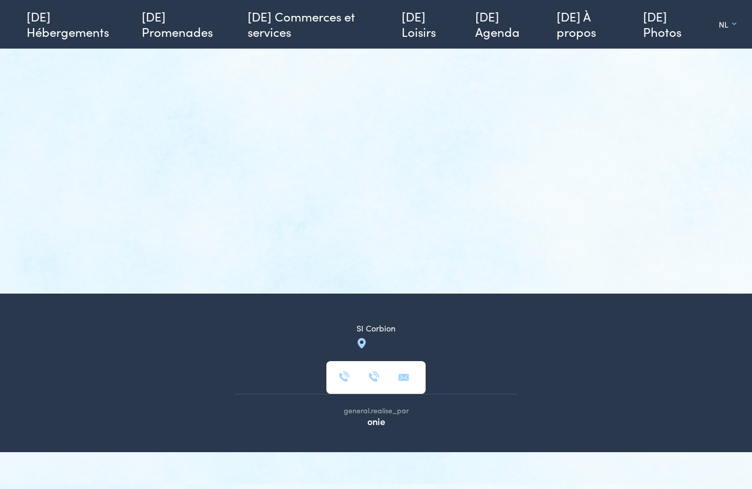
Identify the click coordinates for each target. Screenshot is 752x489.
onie (376, 421)
